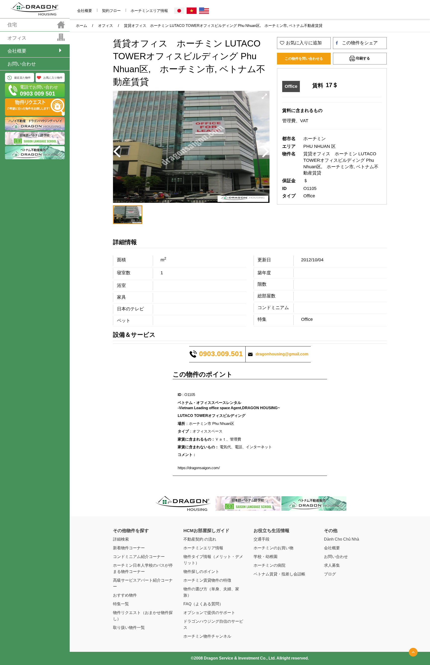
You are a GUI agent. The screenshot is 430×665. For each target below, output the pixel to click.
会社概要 (16, 51)
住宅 (12, 24)
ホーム (81, 25)
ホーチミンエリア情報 (149, 10)
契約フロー (111, 10)
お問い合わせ (21, 63)
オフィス (16, 38)
